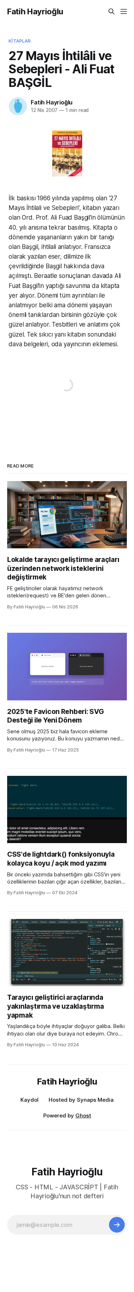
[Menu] (123, 11)
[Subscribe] (117, 1225)
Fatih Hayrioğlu (35, 11)
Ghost (83, 1115)
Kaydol (29, 1099)
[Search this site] (111, 11)
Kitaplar (20, 41)
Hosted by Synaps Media (81, 1099)
